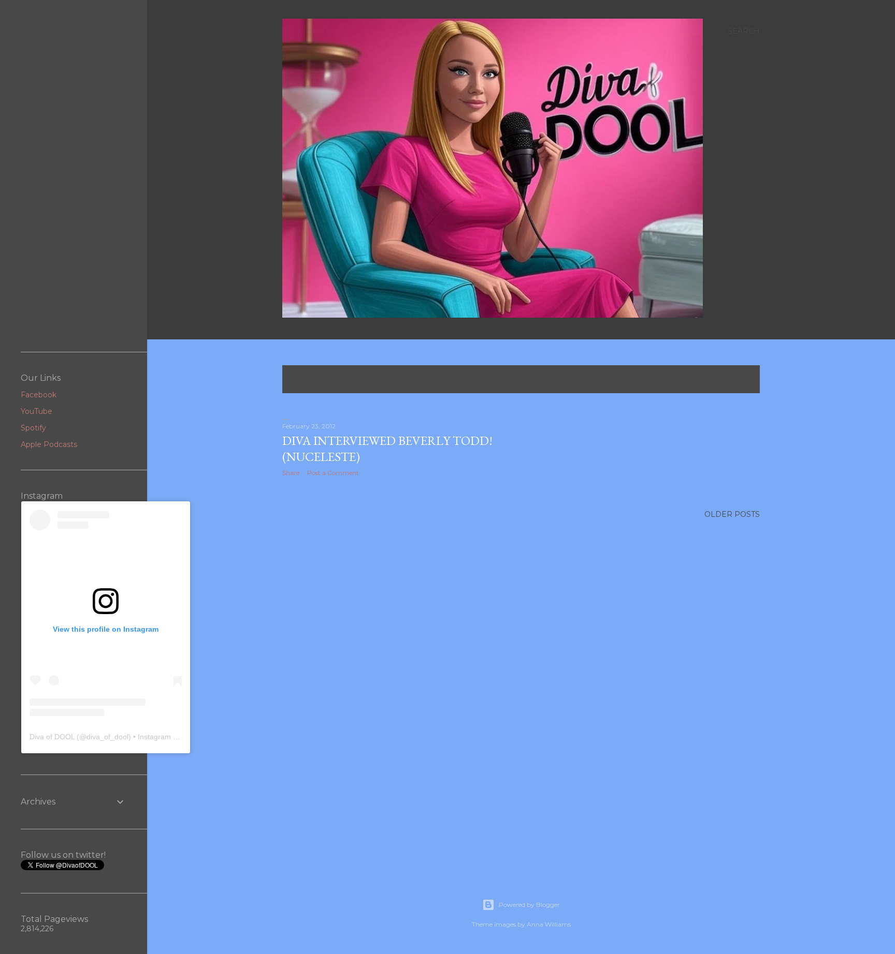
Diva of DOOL (52, 737)
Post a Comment (333, 472)
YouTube (36, 411)
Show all (729, 379)
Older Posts (732, 514)
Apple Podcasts (49, 444)
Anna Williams (549, 924)
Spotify (33, 428)
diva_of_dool (107, 737)
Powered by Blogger (529, 904)
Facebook (38, 394)
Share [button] (290, 472)
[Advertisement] (73, 176)
